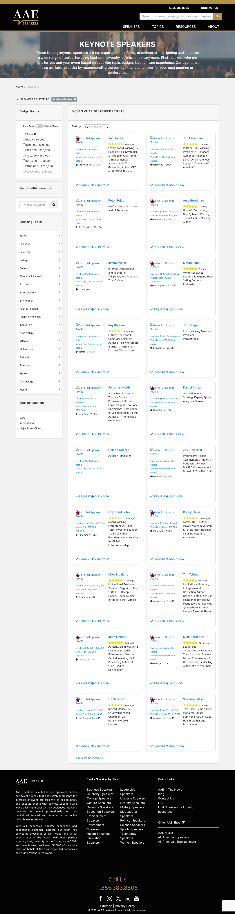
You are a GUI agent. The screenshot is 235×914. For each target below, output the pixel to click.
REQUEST (84, 184)
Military (23, 341)
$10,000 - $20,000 (38, 144)
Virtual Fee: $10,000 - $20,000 (165, 714)
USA (22, 417)
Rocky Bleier (191, 512)
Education (25, 284)
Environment (26, 300)
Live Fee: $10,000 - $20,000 (164, 523)
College (23, 260)
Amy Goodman (193, 200)
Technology (26, 381)
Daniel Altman (193, 387)
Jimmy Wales (117, 263)
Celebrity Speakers (100, 794)
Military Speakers (132, 807)
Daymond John (119, 512)
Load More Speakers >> (89, 757)
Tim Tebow (190, 574)
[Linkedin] (127, 900)
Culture (23, 268)
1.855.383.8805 (179, 7)
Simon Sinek (191, 263)
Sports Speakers (131, 829)
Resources (186, 26)
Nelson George (118, 450)
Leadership (26, 332)
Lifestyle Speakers (133, 798)
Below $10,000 (35, 139)
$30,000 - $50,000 (38, 155)
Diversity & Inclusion (31, 276)
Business (24, 243)
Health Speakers (98, 833)
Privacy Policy (125, 906)
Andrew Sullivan (63, 99)
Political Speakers (132, 820)
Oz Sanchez (116, 699)
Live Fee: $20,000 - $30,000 (164, 211)
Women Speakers (132, 842)
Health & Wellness (30, 316)
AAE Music (165, 833)
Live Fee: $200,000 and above (165, 274)
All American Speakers (173, 837)
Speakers (131, 26)
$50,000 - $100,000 (38, 160)
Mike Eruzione (118, 574)
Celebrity (24, 252)
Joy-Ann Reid (192, 450)
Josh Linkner (117, 637)
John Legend (192, 325)
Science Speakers (132, 825)
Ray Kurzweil (117, 325)
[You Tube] (136, 900)
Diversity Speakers (100, 807)
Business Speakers (100, 789)
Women (23, 389)
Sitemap (106, 906)
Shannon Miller (193, 699)
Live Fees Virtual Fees (40, 126)
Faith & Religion (28, 308)
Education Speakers (101, 811)
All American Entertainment (177, 841)
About (213, 26)
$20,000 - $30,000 (38, 150)
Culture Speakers (99, 803)
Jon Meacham (193, 138)
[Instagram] (109, 900)
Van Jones (115, 138)
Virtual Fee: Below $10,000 (163, 215)
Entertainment (27, 292)
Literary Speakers (132, 803)
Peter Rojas (116, 200)
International (26, 423)
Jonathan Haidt (119, 387)
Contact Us (209, 7)
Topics (158, 26)
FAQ (161, 803)
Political (24, 357)
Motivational (26, 349)
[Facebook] (100, 900)
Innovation (25, 324)
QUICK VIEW (101, 184)
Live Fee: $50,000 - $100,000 (164, 398)
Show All (31, 134)
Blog (161, 794)
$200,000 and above (39, 171)
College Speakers (99, 798)
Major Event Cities (30, 428)
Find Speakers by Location (176, 807)
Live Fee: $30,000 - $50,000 (90, 585)
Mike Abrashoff (194, 637)
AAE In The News (170, 789)
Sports (23, 373)
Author (23, 235)
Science (24, 365)
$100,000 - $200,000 (39, 166)
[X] (118, 900)
